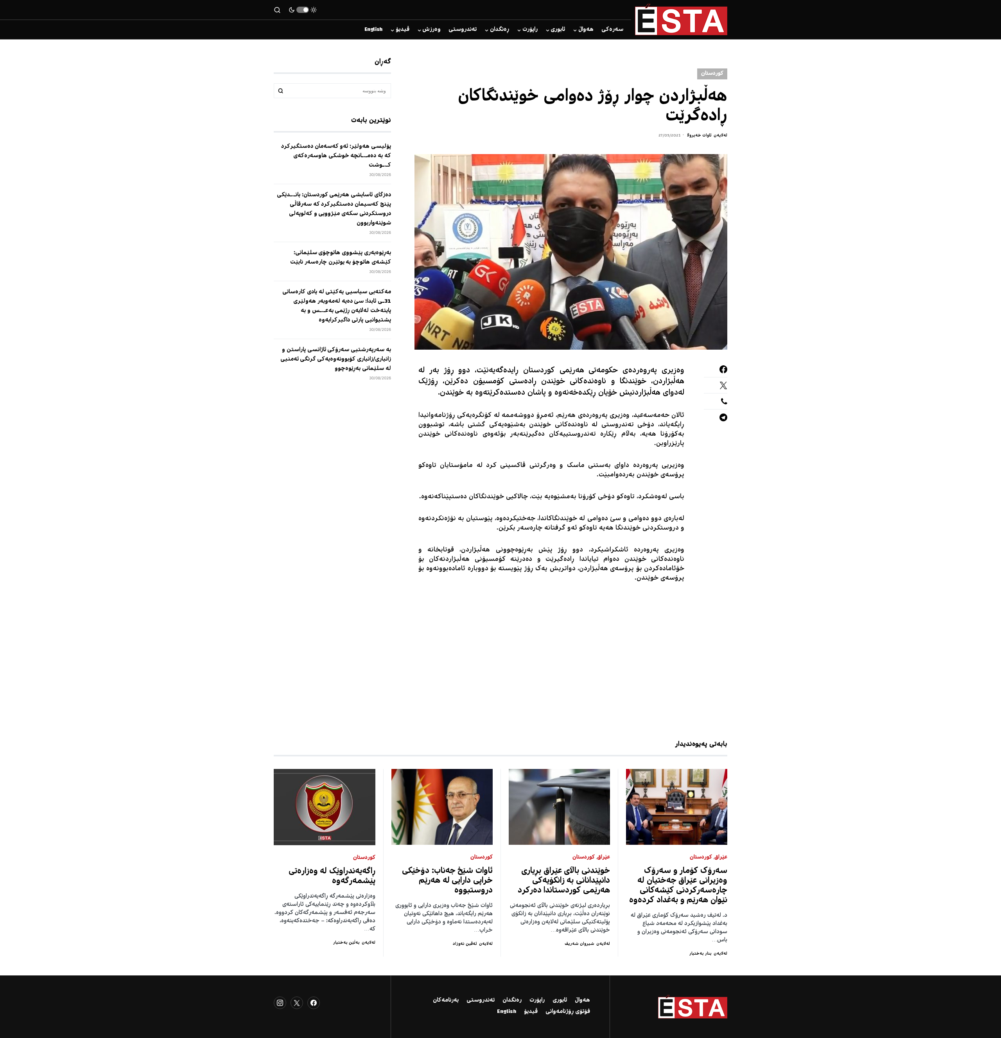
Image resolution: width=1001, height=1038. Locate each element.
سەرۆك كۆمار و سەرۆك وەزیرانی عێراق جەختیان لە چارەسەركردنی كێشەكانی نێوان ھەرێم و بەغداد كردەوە (678, 886)
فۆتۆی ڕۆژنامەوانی (567, 1012)
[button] (303, 10)
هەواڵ (582, 1000)
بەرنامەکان (446, 1000)
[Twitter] (297, 1003)
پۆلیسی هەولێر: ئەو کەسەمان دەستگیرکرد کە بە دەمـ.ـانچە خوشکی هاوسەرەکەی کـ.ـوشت (336, 156)
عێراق (720, 857)
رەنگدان (512, 1000)
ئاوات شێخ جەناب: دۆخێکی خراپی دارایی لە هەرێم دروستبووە (447, 881)
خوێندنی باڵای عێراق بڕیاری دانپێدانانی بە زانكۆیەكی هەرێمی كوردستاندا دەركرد (564, 881)
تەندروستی (480, 1000)
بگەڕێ (280, 91)
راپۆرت (537, 1000)
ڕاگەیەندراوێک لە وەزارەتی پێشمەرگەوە (332, 876)
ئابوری (560, 1000)
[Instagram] (280, 1003)
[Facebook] (313, 1003)
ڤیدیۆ (531, 1012)
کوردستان (712, 73)
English (506, 1012)
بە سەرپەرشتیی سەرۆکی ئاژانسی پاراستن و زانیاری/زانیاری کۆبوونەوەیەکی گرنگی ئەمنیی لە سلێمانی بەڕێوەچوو (335, 359)
